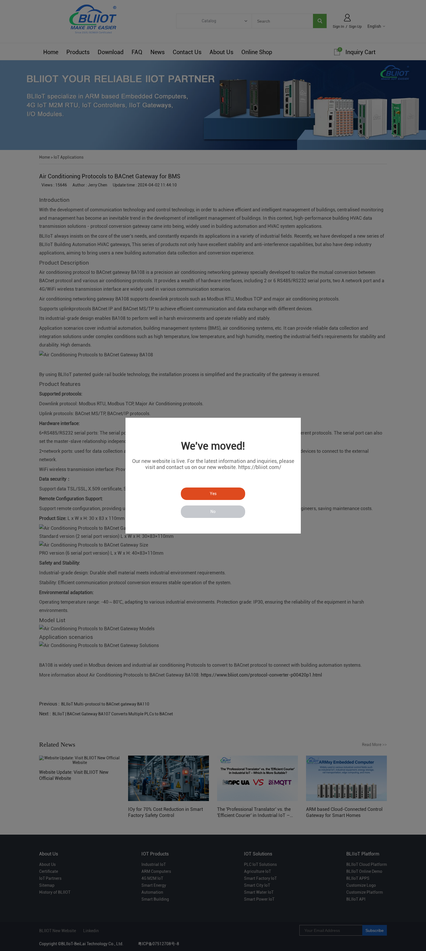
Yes (213, 493)
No (213, 511)
